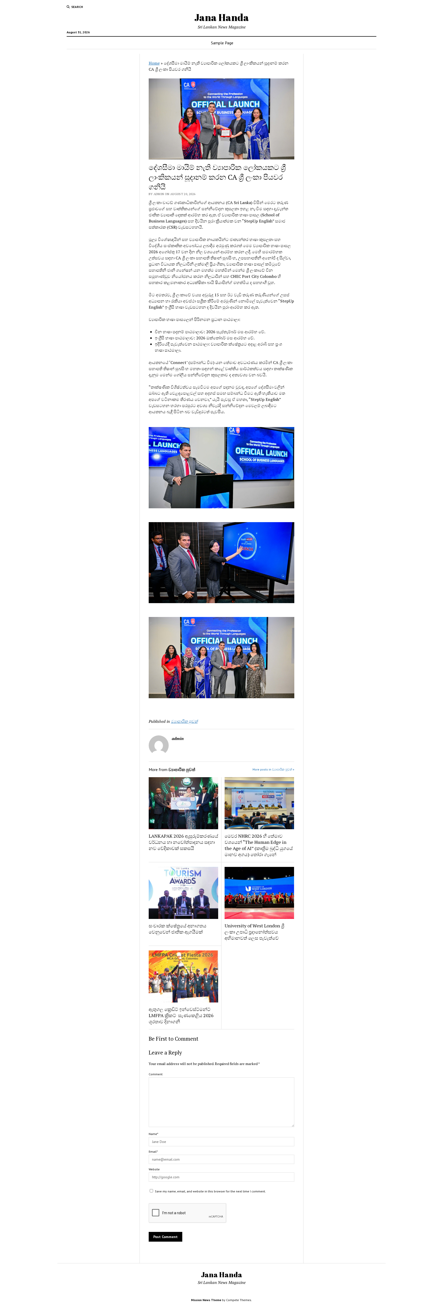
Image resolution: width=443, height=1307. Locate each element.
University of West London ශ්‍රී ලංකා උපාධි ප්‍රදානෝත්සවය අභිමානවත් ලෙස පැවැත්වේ (254, 932)
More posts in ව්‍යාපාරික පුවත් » (273, 769)
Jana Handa (221, 17)
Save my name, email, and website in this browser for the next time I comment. (210, 1191)
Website (154, 1169)
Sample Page (222, 42)
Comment (156, 1074)
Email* (153, 1151)
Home (154, 63)
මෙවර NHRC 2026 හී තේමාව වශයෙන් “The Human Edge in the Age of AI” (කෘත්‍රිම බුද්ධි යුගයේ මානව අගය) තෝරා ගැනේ (259, 845)
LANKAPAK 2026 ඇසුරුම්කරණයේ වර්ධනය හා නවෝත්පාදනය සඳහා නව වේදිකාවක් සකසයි (183, 842)
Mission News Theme (206, 1300)
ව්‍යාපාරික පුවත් (184, 721)
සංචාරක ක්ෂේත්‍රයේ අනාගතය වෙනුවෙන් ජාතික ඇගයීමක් (177, 929)
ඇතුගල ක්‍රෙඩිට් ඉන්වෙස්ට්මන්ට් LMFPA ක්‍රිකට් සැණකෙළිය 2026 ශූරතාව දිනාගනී (181, 1015)
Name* (153, 1134)
